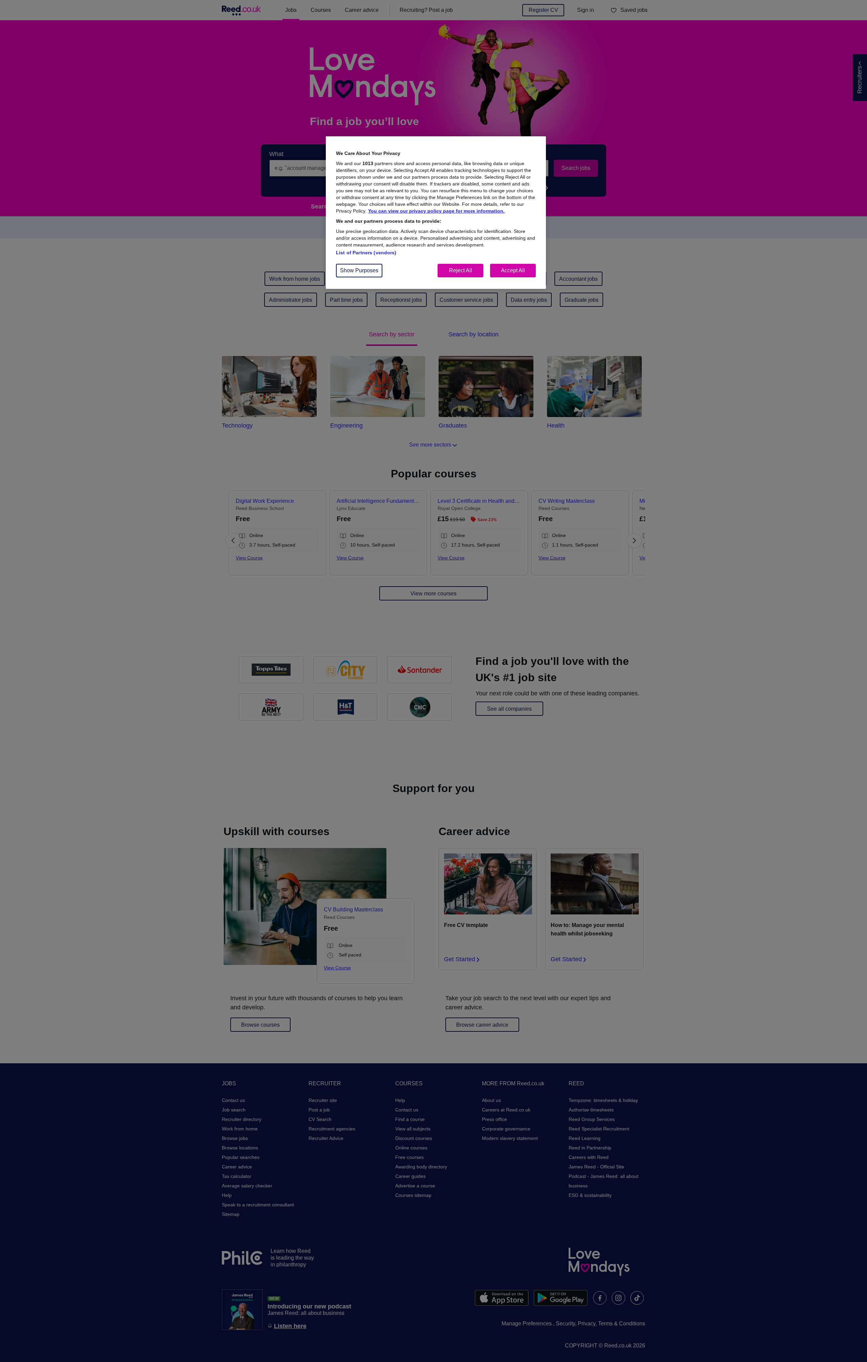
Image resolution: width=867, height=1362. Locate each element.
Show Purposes (359, 270)
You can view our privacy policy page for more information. (436, 211)
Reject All (460, 270)
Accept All (513, 270)
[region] (436, 212)
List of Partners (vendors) (366, 252)
